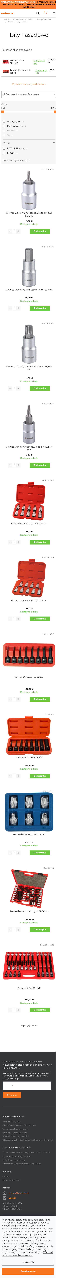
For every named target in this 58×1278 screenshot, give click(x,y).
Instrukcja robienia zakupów (16, 1129)
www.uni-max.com (11, 1180)
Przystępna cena (16, 126)
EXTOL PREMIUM (17, 148)
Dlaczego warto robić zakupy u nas (19, 1125)
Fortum (12, 153)
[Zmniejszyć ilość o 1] (10, 231)
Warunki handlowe (11, 1121)
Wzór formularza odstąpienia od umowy (21, 1164)
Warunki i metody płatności (15, 1136)
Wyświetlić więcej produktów (28, 84)
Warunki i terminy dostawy (15, 1132)
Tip (10, 135)
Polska (6, 1176)
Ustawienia (28, 1262)
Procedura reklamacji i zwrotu (16, 1156)
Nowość (12, 130)
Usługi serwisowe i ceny (14, 1160)
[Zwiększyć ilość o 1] (18, 231)
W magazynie (15, 121)
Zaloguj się (12, 1095)
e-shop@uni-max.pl (19, 1193)
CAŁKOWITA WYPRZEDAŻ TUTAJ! (18, 2)
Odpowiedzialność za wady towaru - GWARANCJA (26, 1152)
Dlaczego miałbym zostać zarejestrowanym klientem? (28, 1140)
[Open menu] (54, 13)
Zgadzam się (28, 1271)
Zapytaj (12, 1198)
